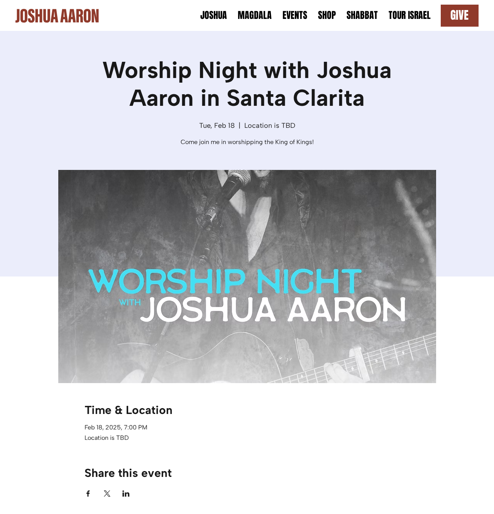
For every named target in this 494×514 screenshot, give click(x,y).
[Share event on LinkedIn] (126, 493)
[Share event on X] (107, 493)
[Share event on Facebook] (88, 493)
